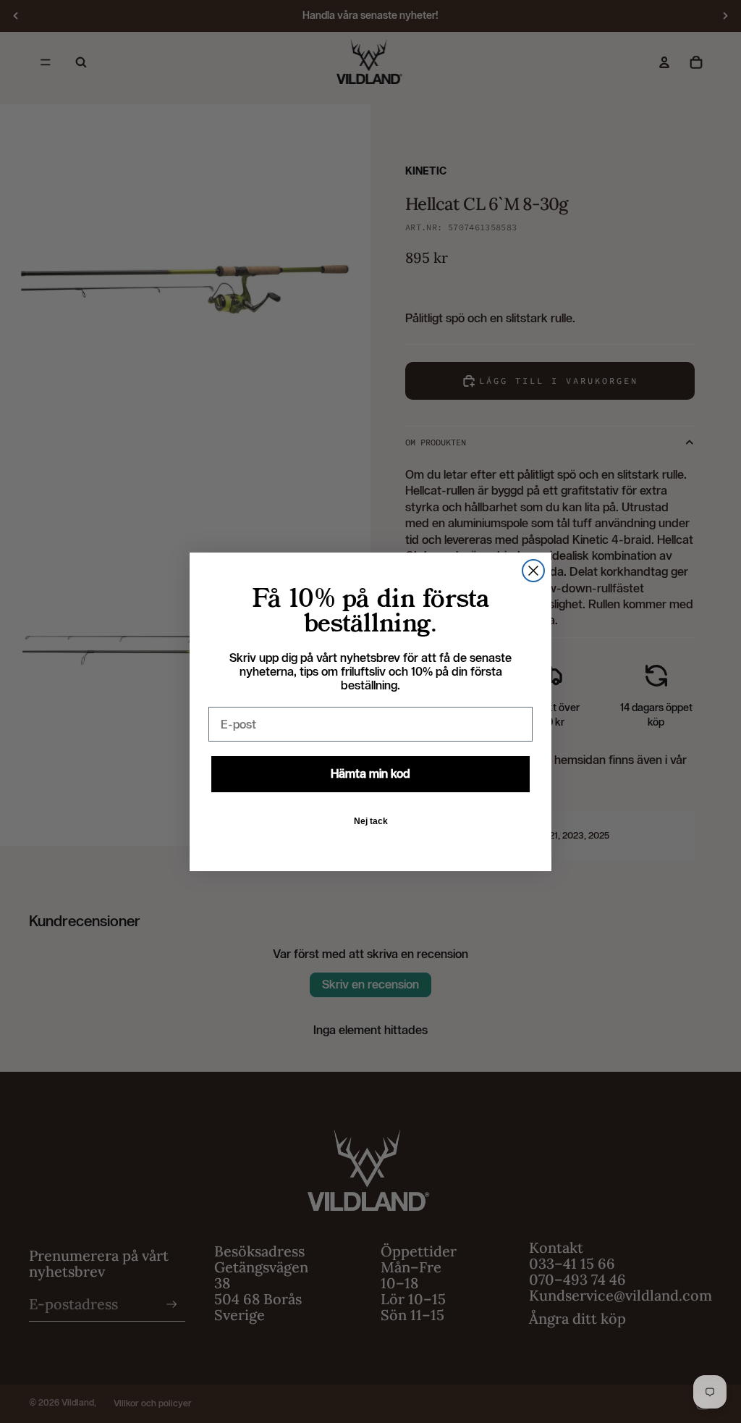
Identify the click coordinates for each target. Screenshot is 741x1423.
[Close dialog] (533, 571)
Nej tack (371, 821)
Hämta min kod (370, 774)
